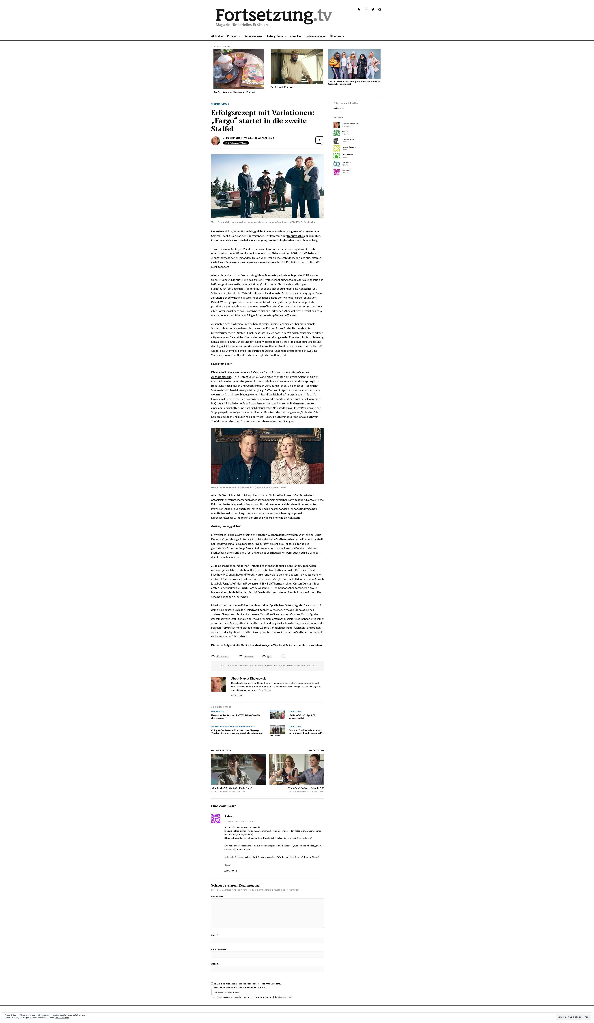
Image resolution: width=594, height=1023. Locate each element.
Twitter (237, 695)
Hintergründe (274, 36)
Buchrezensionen (315, 36)
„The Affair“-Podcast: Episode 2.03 (305, 788)
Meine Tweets (339, 108)
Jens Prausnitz (348, 139)
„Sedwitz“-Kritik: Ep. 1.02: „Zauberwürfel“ (302, 716)
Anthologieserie (221, 376)
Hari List (345, 131)
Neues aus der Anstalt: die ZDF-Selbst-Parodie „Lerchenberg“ (235, 716)
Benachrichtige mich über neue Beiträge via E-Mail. (240, 987)
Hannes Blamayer (220, 792)
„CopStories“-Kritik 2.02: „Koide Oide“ (231, 788)
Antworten (230, 871)
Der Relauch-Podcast (282, 87)
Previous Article (222, 750)
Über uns (335, 36)
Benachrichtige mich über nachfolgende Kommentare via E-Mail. (247, 984)
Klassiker (295, 36)
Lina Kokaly (346, 170)
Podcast (232, 36)
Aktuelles (217, 36)
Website (215, 964)
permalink (311, 666)
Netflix (277, 666)
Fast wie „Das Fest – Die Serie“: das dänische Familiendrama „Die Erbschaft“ (297, 733)
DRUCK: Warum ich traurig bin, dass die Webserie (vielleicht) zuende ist (354, 82)
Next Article (315, 750)
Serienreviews (253, 36)
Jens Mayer (346, 162)
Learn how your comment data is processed (271, 997)
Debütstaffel (295, 235)
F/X (265, 666)
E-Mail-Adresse (219, 949)
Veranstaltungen (247, 726)
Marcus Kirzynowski (238, 138)
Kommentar (218, 896)
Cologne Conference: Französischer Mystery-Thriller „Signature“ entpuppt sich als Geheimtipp (237, 731)
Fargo (270, 666)
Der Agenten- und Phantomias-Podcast (234, 92)
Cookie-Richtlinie (62, 1018)
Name (214, 935)
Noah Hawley (287, 666)
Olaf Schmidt (347, 154)
